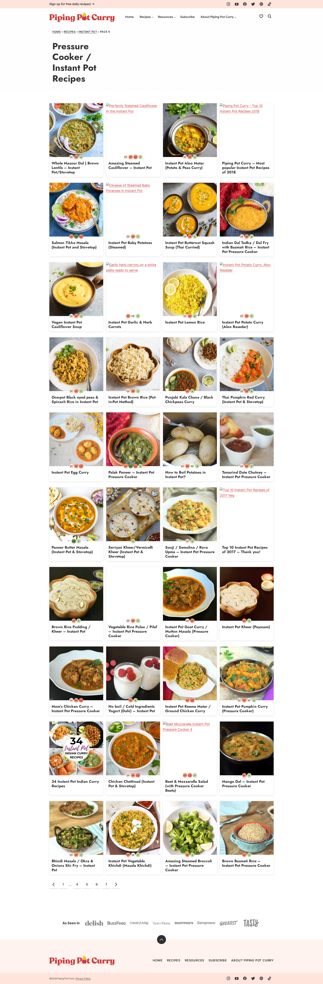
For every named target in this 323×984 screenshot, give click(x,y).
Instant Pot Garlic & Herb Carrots (130, 324)
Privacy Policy (83, 978)
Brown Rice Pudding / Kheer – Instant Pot (71, 629)
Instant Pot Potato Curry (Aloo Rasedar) (242, 324)
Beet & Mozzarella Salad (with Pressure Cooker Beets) (186, 786)
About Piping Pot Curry (217, 17)
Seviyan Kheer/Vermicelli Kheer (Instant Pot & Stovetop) (130, 552)
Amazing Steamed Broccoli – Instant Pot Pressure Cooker (188, 865)
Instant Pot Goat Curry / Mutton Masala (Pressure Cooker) (186, 631)
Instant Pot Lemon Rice (185, 322)
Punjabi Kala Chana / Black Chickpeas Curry (189, 400)
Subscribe (187, 17)
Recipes (145, 17)
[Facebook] (245, 4)
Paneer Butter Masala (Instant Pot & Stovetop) (72, 550)
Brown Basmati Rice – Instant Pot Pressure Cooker (246, 863)
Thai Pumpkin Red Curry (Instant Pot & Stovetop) (243, 400)
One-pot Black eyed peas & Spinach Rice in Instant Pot (75, 400)
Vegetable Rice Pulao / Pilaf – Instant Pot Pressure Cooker (132, 631)
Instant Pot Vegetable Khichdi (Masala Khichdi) (130, 863)
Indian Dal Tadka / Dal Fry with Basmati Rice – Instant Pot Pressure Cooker (245, 247)
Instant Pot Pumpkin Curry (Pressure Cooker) (245, 709)
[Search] (269, 16)
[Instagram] (228, 4)
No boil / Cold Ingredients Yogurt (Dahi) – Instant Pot (131, 709)
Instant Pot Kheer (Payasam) (246, 627)
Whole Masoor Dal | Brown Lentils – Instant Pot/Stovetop (75, 168)
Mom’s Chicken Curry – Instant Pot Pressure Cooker (76, 709)
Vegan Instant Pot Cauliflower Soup (67, 324)
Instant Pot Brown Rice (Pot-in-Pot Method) (132, 400)
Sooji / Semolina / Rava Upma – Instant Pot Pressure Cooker (190, 552)
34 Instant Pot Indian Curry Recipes (75, 784)
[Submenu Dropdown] (152, 17)
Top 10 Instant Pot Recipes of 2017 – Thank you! (244, 550)
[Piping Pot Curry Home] (82, 17)
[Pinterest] (261, 4)
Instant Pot (88, 31)
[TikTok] (269, 4)
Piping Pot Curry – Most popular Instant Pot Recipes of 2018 (245, 168)
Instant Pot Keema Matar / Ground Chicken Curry (188, 709)
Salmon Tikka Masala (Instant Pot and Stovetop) (74, 245)
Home (129, 17)
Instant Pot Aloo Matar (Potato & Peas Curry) (184, 165)
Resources (165, 17)
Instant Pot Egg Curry (70, 472)
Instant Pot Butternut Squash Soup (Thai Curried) (189, 245)
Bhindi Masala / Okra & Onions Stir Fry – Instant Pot (73, 865)
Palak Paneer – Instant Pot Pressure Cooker (131, 475)
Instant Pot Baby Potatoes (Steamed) (130, 245)
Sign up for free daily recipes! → (72, 4)
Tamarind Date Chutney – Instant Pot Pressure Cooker (246, 475)
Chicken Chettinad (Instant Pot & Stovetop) (131, 784)
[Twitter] (253, 4)
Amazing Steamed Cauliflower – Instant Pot (130, 165)
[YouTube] (237, 4)
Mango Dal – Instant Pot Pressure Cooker (243, 784)
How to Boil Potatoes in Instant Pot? (185, 475)
